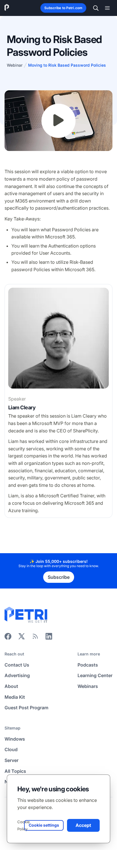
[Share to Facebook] (8, 638)
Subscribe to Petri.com (63, 8)
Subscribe (59, 577)
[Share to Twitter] (21, 638)
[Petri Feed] (35, 638)
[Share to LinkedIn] (48, 638)
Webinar (14, 65)
